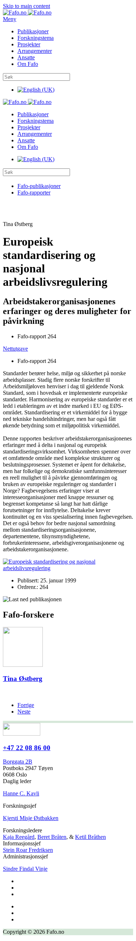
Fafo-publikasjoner (39, 186)
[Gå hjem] (27, 12)
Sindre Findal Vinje (25, 869)
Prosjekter (28, 44)
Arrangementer (34, 51)
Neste (23, 711)
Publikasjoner (33, 31)
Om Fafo (27, 64)
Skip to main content (26, 6)
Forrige (25, 705)
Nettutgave (15, 349)
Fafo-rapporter (33, 192)
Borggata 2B (17, 761)
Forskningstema (35, 38)
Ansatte (26, 57)
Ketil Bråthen (90, 837)
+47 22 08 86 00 (26, 748)
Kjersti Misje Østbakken (30, 818)
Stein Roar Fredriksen (28, 850)
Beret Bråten (51, 837)
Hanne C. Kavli (21, 793)
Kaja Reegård (18, 837)
